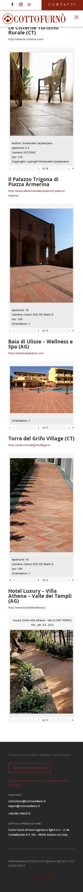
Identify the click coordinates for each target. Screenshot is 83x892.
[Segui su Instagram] (20, 4)
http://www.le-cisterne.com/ (25, 39)
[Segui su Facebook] (12, 4)
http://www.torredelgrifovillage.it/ (29, 445)
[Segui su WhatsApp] (29, 4)
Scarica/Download (30, 767)
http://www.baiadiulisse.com (26, 353)
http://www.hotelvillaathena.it (27, 607)
